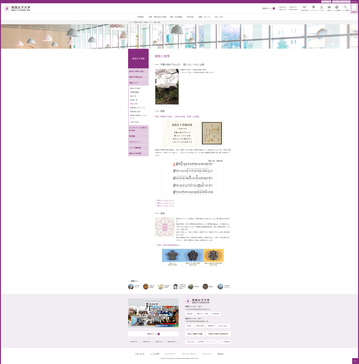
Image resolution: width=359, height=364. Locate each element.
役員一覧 (133, 96)
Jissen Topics (134, 122)
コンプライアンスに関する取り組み (138, 129)
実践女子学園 (326, 1)
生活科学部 (215, 314)
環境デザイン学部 (202, 314)
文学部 (189, 326)
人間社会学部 (199, 326)
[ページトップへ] (355, 361)
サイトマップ (207, 354)
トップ (130, 22)
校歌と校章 (134, 104)
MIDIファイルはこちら (164, 203)
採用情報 (132, 136)
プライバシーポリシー (189, 354)
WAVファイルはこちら (164, 206)
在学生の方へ (283, 7)
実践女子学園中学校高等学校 (341, 1)
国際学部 (211, 326)
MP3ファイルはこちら (164, 200)
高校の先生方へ (294, 9)
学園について (148, 22)
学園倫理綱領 (134, 92)
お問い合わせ (139, 354)
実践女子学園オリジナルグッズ (138, 117)
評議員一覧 (134, 100)
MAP (199, 306)
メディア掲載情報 (135, 148)
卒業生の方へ (293, 7)
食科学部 (189, 314)
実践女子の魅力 (135, 88)
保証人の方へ (283, 9)
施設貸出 (221, 354)
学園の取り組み (135, 111)
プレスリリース (134, 142)
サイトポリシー (170, 354)
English (355, 1)
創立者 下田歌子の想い (136, 71)
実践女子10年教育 (135, 153)
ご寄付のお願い (190, 341)
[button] (345, 8)
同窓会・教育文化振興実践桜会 (167, 245)
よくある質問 (154, 354)
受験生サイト (267, 8)
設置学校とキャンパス (137, 107)
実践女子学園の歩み (136, 77)
